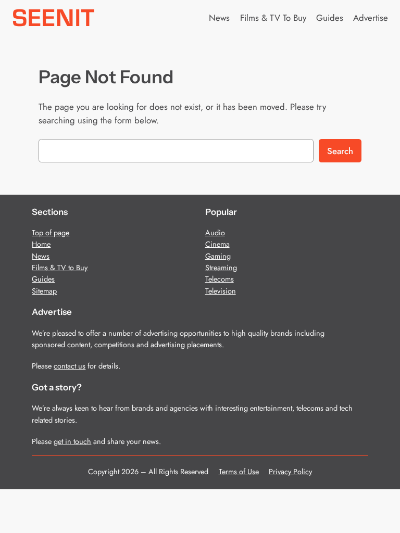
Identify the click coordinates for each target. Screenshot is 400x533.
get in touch (72, 441)
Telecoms (219, 279)
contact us (69, 366)
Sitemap (44, 291)
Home (41, 244)
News (40, 256)
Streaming (221, 267)
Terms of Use (239, 471)
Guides (43, 279)
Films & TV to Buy (60, 267)
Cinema (217, 244)
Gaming (218, 256)
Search (340, 151)
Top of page (50, 232)
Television (220, 291)
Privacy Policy (290, 471)
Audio (215, 232)
